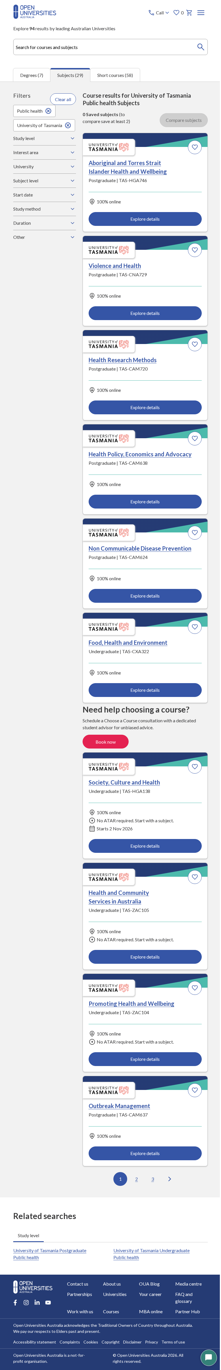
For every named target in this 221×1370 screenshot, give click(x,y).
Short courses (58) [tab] (115, 75)
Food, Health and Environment (156, 373)
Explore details (59, 223)
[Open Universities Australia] (34, 17)
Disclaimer (132, 1337)
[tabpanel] (110, 639)
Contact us (23, 1286)
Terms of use (173, 1337)
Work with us (142, 1296)
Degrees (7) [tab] (31, 75)
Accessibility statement (34, 1337)
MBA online (25, 1306)
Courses (176, 1296)
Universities (25, 1296)
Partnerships (180, 1286)
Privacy (151, 1337)
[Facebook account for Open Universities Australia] (14, 1273)
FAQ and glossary (108, 1296)
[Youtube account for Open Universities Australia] (47, 1273)
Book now (181, 454)
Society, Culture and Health (54, 506)
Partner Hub (64, 1306)
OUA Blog (101, 1286)
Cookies (90, 1337)
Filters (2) (184, 100)
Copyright (110, 1337)
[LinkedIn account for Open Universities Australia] (36, 1273)
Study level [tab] (28, 1078)
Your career (63, 1296)
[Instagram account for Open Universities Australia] (25, 1273)
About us (61, 1286)
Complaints (69, 1337)
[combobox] (110, 47)
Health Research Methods (53, 270)
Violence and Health (143, 167)
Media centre (142, 1286)
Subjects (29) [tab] (70, 75)
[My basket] (189, 12)
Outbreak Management (148, 624)
